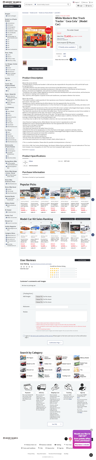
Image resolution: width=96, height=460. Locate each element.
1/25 (64, 56)
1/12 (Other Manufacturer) (10, 153)
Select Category (9, 6)
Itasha (8, 80)
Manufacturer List (11, 237)
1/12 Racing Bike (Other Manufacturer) (12, 163)
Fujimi (8, 113)
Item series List (11, 239)
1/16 (8, 43)
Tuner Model (10, 124)
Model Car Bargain (11, 16)
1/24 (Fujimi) (10, 25)
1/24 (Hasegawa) (11, 27)
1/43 (8, 47)
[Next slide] (92, 199)
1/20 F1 (8, 55)
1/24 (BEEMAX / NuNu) (12, 30)
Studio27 (9, 119)
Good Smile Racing (11, 139)
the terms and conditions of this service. (42, 336)
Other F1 (9, 56)
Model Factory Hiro (11, 117)
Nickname (26, 306)
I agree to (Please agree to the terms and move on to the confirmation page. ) (56, 336)
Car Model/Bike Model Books (11, 199)
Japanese (32, 149)
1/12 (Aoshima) (10, 149)
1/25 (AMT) (9, 34)
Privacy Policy (31, 453)
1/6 (8, 156)
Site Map (66, 453)
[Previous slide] (17, 199)
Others (31, 161)
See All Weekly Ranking (67, 219)
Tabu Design (10, 136)
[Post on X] (71, 59)
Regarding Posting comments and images (41, 264)
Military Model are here (11, 205)
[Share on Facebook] (74, 59)
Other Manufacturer (12, 183)
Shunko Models (10, 138)
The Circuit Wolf (11, 69)
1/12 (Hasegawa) (11, 151)
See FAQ (54, 424)
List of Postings (82, 260)
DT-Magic (9, 121)
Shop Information (41, 453)
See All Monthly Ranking (82, 219)
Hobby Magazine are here (12, 229)
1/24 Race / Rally (11, 58)
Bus (8, 90)
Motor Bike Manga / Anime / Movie (11, 175)
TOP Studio (10, 122)
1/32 (8, 45)
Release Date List (11, 235)
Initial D (9, 67)
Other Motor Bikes (11, 158)
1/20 (8, 39)
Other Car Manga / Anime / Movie (11, 74)
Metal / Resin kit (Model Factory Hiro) (12, 96)
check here (42, 408)
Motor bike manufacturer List (11, 244)
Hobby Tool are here (12, 217)
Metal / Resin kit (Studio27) (11, 100)
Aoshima (9, 115)
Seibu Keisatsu (10, 71)
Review (25, 312)
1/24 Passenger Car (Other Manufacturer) (12, 37)
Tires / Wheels (10, 111)
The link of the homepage (55, 453)
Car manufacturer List (11, 241)
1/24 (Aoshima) (10, 23)
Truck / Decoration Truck (11, 88)
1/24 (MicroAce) (10, 29)
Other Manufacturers (12, 126)
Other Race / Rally (11, 60)
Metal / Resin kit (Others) (11, 103)
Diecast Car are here (12, 223)
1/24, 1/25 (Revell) (11, 32)
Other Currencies (60, 38)
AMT (64, 54)
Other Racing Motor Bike (11, 167)
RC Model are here (11, 212)
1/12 (8, 41)
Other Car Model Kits (12, 49)
